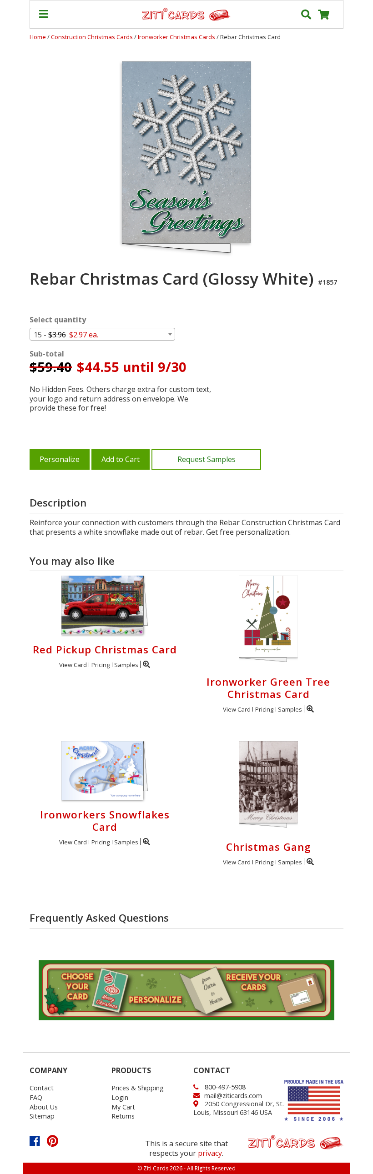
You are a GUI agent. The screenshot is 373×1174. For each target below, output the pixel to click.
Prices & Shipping (137, 1088)
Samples (126, 665)
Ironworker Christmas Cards (177, 37)
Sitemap (42, 1116)
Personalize (60, 459)
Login (119, 1097)
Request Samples (206, 459)
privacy (210, 1153)
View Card (73, 665)
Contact (42, 1088)
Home (38, 37)
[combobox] (102, 334)
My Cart (123, 1107)
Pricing (100, 665)
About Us (44, 1107)
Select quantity (58, 320)
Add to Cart (120, 459)
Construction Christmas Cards (92, 37)
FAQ (36, 1097)
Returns (123, 1116)
